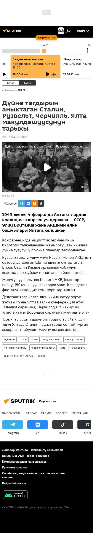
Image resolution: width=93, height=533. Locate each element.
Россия (61, 413)
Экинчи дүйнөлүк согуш (18, 355)
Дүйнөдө (9, 339)
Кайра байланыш (14, 483)
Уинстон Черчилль (15, 347)
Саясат (31, 413)
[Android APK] (15, 495)
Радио (46, 413)
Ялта (62, 347)
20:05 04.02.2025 (14, 137)
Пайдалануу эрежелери (46, 450)
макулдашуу (78, 347)
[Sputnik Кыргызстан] (13, 32)
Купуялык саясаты (14, 467)
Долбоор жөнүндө (15, 450)
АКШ (35, 339)
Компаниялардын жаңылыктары (24, 461)
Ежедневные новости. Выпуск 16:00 (34, 65)
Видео (41, 355)
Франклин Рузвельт (43, 347)
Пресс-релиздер (37, 456)
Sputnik (9, 195)
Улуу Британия (51, 339)
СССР (23, 339)
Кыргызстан (11, 413)
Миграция (80, 413)
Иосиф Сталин (74, 339)
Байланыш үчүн (13, 456)
